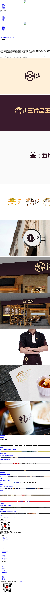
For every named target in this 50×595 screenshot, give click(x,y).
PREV (1, 435)
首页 (3, 4)
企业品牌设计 (4, 572)
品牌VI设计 (4, 552)
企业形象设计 (4, 556)
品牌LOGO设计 (5, 551)
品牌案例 (3, 5)
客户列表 (3, 578)
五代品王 (13, 37)
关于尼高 (3, 7)
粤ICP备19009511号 (20, 581)
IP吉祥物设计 (4, 558)
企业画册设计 (4, 559)
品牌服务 (3, 6)
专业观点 (3, 566)
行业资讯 (3, 563)
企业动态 (3, 564)
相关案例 (2, 437)
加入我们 (3, 579)
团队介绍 (3, 577)
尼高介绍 (3, 576)
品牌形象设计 (4, 555)
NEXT (3, 435)
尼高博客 (3, 568)
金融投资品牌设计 (5, 539)
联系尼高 (3, 8)
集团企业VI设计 (5, 537)
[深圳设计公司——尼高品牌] (25, 2)
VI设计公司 (4, 570)
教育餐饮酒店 (8, 37)
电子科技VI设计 (5, 538)
